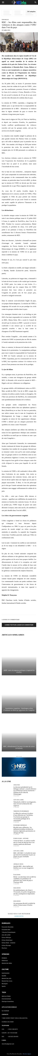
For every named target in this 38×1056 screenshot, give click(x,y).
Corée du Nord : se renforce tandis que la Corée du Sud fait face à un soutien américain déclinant (24, 842)
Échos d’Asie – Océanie (8, 943)
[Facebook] (9, 610)
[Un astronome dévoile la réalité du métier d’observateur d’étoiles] (7, 904)
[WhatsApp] (22, 610)
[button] (3, 2)
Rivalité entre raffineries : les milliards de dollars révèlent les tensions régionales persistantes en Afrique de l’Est (24, 830)
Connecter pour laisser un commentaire (19, 625)
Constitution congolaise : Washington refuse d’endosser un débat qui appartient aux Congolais (19, 709)
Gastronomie (5, 973)
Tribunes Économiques (21, 811)
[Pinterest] (18, 610)
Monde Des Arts (6, 978)
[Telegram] (34, 610)
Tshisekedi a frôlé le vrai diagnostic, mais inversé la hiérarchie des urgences (24, 803)
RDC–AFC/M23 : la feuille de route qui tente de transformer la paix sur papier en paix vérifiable (24, 854)
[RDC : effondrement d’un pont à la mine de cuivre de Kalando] (19, 732)
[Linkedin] (26, 610)
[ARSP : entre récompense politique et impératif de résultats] (19, 656)
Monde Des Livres (7, 981)
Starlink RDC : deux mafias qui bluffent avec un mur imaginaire (23, 867)
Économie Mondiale (20, 825)
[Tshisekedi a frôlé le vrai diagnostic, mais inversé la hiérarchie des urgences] (7, 803)
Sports (4, 986)
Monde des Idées (7, 963)
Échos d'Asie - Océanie (20, 838)
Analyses (16, 785)
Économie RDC (6, 929)
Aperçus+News (18, 864)
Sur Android (5, 1011)
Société (4, 976)
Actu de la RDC (18, 799)
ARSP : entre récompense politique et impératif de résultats (19, 671)
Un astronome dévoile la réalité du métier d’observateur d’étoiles (24, 904)
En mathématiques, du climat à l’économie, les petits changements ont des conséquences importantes (24, 892)
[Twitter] (13, 610)
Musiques (5, 983)
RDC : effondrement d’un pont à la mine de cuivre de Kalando (19, 747)
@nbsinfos (19, 916)
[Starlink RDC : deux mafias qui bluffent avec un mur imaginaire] (7, 867)
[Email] (30, 610)
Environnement (6, 999)
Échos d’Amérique (7, 940)
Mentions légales (27, 1054)
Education (17, 888)
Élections (16, 874)
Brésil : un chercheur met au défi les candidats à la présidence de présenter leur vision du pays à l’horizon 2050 (24, 879)
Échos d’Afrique (6, 937)
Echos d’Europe (6, 945)
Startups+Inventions (8, 1001)
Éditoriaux (5, 19)
